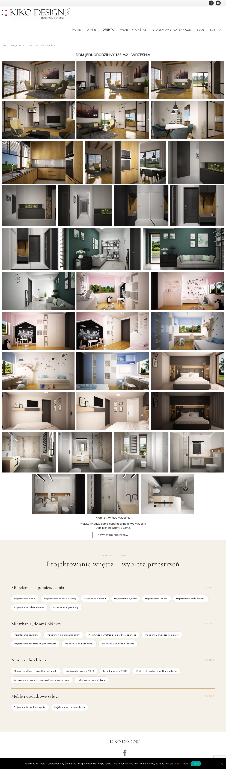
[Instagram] (218, 3)
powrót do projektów (113, 535)
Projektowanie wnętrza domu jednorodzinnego (112, 634)
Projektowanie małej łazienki (190, 598)
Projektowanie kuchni (24, 598)
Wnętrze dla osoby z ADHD (80, 671)
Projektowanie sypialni (125, 598)
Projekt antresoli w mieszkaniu (69, 707)
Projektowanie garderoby (65, 607)
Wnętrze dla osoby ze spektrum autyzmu (156, 671)
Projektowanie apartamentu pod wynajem (35, 643)
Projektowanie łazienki (156, 598)
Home (3, 45)
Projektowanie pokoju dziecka (29, 607)
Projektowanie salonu (95, 598)
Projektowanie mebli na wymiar (30, 707)
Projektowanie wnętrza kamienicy (162, 634)
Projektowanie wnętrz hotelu (79, 643)
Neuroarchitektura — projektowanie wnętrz (36, 671)
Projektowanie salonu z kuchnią (60, 598)
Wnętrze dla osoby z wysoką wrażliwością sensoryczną (41, 680)
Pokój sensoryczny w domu (91, 680)
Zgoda (195, 763)
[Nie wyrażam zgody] (221, 763)
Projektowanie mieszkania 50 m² (63, 634)
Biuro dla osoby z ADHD (115, 671)
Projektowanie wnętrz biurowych (118, 643)
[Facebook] (211, 3)
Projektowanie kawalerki (26, 634)
